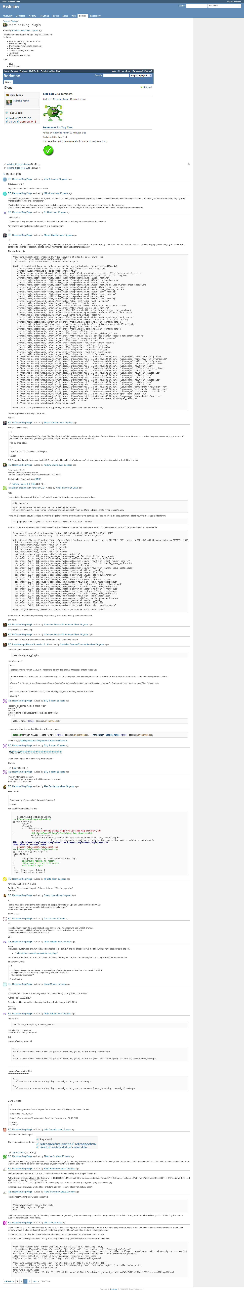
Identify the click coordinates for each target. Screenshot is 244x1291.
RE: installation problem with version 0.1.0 (28, 644)
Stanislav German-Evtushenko (58, 624)
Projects (11, 1)
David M (48, 984)
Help (18, 1)
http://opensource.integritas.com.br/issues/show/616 (43, 741)
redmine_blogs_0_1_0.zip (24, 484)
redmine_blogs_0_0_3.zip (18, 168)
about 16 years (81, 624)
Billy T (47, 700)
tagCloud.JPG (18, 1152)
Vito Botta (49, 179)
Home (4, 1)
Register (237, 1)
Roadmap (44, 16)
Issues (56, 16)
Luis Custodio (50, 1129)
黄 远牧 (47, 879)
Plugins (14, 21)
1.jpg (14, 768)
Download (20, 16)
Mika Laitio (49, 193)
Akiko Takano (50, 942)
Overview (7, 16)
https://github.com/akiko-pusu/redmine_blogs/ (37, 953)
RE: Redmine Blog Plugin (20, 179)
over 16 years (60, 179)
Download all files (188, 163)
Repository (95, 16)
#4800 (52, 475)
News (65, 16)
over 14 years (55, 1222)
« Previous (9, 1281)
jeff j (46, 1222)
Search (182, 6)
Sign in (230, 1)
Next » (36, 1281)
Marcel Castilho (51, 235)
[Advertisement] (209, 69)
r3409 (37, 479)
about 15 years (63, 1156)
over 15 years (58, 918)
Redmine (113, 1289)
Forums (82, 16)
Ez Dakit (48, 212)
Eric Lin (47, 918)
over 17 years (32, 30)
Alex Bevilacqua (51, 786)
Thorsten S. (49, 1156)
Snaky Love (49, 895)
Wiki (74, 16)
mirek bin (60, 488)
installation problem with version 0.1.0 (26, 488)
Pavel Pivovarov (52, 1168)
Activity (32, 16)
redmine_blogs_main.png (18, 164)
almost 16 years (64, 895)
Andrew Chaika (19, 30)
